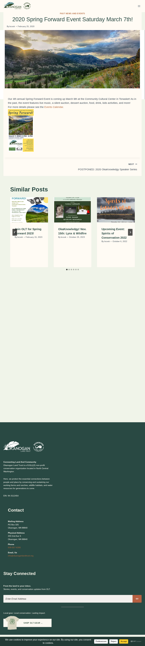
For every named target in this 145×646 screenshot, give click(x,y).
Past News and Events (72, 14)
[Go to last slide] (14, 232)
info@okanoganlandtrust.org (20, 556)
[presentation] (29, 209)
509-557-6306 (14, 547)
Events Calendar (53, 107)
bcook (12, 26)
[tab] (67, 269)
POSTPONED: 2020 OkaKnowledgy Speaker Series (107, 167)
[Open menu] (139, 6)
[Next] (130, 232)
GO (137, 599)
